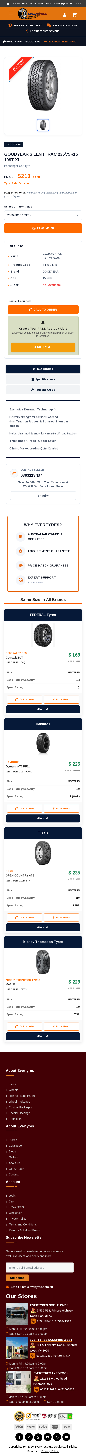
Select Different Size (18, 206)
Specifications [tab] (45, 379)
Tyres (12, 1084)
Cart (11, 1201)
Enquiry (43, 495)
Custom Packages (20, 1107)
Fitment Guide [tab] (45, 389)
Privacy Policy (17, 1218)
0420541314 (62, 1355)
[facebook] (19, 1437)
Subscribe (17, 1278)
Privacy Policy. (50, 1451)
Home (9, 41)
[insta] (29, 1437)
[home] (27, 13)
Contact (14, 1174)
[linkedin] (48, 1437)
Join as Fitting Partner (23, 1095)
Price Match (45, 228)
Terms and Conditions (23, 1224)
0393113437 (31, 475)
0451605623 (66, 1389)
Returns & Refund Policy (24, 1230)
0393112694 (48, 1389)
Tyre (19, 41)
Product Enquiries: (19, 301)
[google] (57, 1437)
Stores (13, 1140)
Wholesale (15, 1212)
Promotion (15, 1118)
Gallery (13, 1157)
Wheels (13, 1090)
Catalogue (15, 1145)
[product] (43, 635)
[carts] (75, 15)
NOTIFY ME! (44, 347)
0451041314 (63, 1321)
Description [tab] (45, 368)
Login (12, 1195)
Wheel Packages (19, 1101)
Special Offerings (19, 1113)
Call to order (45, 309)
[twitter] (38, 1437)
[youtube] (66, 1437)
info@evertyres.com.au (37, 1287)
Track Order (16, 1207)
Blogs (12, 1151)
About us (14, 1163)
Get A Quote (16, 1168)
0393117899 (44, 1355)
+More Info (43, 709)
